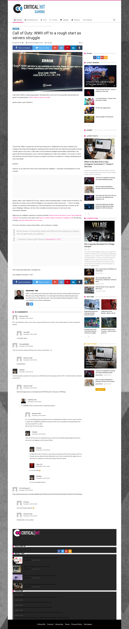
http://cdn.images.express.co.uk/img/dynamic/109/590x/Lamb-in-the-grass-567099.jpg (41, 392)
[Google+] (102, 57)
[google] (55, 47)
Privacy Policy (76, 624)
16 (81, 42)
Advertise (59, 624)
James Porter (89, 366)
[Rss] (106, 57)
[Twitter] (98, 57)
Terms (67, 624)
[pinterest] (67, 47)
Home (14, 26)
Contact (50, 624)
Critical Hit (41, 624)
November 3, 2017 (53, 239)
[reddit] (61, 47)
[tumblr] (79, 47)
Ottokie (21, 370)
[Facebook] (95, 57)
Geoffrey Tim (17, 42)
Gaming (20, 26)
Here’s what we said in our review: (39, 97)
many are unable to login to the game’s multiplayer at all (56, 218)
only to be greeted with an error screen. (30, 220)
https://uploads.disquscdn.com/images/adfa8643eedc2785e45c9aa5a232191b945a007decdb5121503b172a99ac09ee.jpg (47, 494)
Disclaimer (88, 624)
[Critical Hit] (29, 3)
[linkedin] (73, 47)
